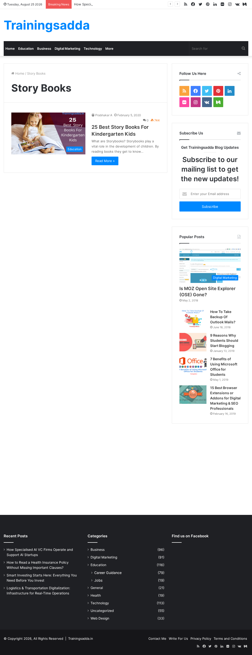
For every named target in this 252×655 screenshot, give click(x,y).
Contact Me (157, 638)
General (97, 588)
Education (26, 48)
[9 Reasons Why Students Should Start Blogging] (192, 342)
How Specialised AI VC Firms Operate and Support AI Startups (122, 4)
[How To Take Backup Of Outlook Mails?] (192, 318)
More (109, 48)
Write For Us (178, 638)
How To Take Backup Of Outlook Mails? (223, 317)
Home (10, 48)
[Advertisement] (126, 468)
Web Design (100, 618)
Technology (93, 48)
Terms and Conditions (230, 638)
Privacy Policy (200, 638)
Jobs (98, 580)
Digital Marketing (67, 48)
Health (96, 595)
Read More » (105, 161)
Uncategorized (102, 611)
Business (44, 48)
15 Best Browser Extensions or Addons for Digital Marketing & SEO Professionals (225, 398)
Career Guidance (108, 573)
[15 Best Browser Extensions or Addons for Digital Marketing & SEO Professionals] (192, 394)
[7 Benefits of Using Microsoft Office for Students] (192, 366)
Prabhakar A (103, 115)
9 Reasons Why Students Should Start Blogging (224, 340)
